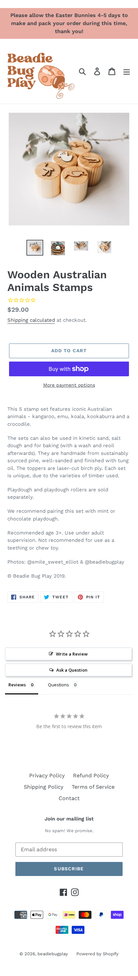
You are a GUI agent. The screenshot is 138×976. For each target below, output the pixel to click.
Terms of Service (93, 787)
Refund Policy (91, 775)
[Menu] (126, 71)
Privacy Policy (47, 775)
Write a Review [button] (72, 654)
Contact (69, 798)
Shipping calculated (31, 320)
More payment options (69, 385)
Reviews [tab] (17, 685)
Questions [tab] (58, 685)
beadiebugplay (53, 953)
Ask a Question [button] (71, 670)
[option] (35, 247)
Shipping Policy (43, 787)
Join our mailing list (69, 819)
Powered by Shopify (97, 953)
